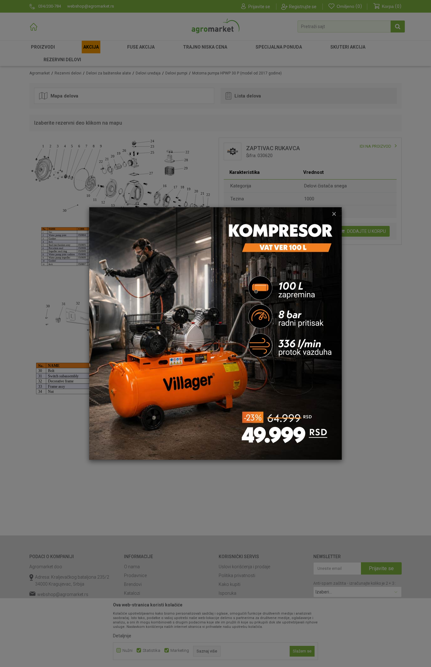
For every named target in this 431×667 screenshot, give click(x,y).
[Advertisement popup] (215, 333)
